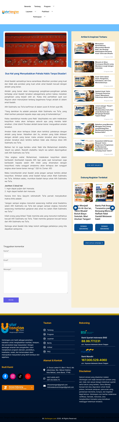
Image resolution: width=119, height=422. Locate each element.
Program (50, 334)
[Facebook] (5, 376)
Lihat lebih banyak (93, 165)
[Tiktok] (20, 376)
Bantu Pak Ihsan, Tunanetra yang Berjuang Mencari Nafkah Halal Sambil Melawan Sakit (104, 212)
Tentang (37, 6)
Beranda (27, 6)
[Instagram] (13, 376)
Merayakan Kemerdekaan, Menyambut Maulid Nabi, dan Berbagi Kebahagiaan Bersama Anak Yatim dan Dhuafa (104, 48)
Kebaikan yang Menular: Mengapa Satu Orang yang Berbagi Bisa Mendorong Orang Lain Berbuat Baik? (104, 128)
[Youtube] (28, 376)
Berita (49, 343)
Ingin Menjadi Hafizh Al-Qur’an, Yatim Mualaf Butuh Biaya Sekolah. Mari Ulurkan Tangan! (83, 212)
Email (5, 260)
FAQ (48, 352)
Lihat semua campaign (93, 243)
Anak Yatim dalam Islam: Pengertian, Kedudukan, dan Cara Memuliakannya (103, 80)
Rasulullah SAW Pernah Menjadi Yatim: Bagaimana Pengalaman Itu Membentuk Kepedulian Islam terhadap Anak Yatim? (104, 146)
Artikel (49, 347)
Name (6, 251)
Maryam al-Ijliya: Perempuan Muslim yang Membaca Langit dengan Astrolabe (104, 65)
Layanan (50, 339)
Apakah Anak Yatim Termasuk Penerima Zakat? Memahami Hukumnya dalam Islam (104, 94)
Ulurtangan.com (50, 418)
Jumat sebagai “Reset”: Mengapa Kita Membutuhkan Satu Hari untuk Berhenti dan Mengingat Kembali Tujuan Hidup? (104, 111)
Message (7, 269)
